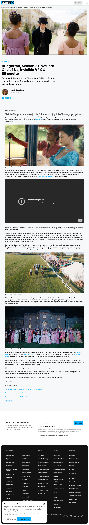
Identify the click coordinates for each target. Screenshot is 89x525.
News (8, 7)
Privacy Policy (62, 432)
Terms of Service (53, 514)
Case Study (9, 400)
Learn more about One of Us (14, 393)
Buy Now (78, 3)
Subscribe (78, 423)
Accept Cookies (24, 519)
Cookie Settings (10, 519)
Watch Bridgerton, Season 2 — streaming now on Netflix (23, 389)
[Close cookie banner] (44, 504)
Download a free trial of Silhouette (16, 397)
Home (3, 7)
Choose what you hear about (47, 426)
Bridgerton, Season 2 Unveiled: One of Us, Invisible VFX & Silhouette (31, 7)
